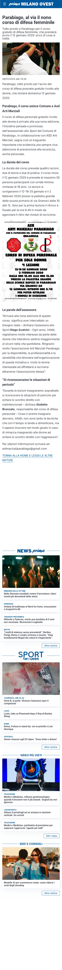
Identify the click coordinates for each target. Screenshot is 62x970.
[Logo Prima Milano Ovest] (31, 4)
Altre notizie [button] (50, 645)
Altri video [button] (51, 835)
